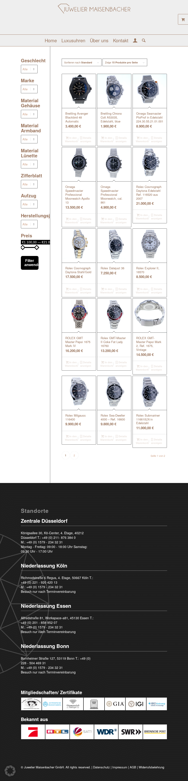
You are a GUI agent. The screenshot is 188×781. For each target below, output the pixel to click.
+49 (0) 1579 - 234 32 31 (44, 542)
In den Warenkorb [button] (71, 139)
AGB (133, 767)
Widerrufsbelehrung (151, 767)
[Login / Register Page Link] (135, 41)
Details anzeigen (85, 139)
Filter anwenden (31, 263)
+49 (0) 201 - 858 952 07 (39, 622)
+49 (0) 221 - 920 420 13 (39, 582)
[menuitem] (50, 40)
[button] (10, 771)
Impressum (119, 767)
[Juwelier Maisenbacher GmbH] (94, 18)
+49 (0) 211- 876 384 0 (59, 537)
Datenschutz (101, 767)
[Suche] (143, 40)
